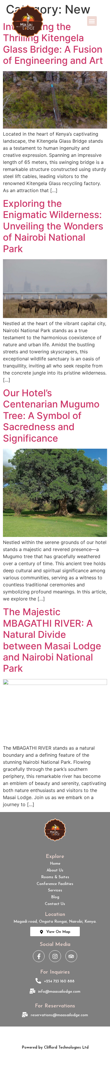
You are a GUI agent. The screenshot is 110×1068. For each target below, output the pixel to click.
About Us (55, 870)
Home (55, 864)
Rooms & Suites (55, 877)
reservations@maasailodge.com (59, 1015)
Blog (55, 897)
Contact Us (55, 904)
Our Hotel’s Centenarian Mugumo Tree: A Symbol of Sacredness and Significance (51, 415)
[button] (92, 21)
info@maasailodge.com (59, 992)
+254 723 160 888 (59, 981)
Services (55, 890)
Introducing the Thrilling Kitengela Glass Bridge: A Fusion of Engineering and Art (53, 43)
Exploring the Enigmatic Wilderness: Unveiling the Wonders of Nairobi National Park (53, 226)
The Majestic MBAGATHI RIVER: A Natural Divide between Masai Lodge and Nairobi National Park (52, 640)
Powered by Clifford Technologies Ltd (55, 1047)
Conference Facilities (55, 884)
